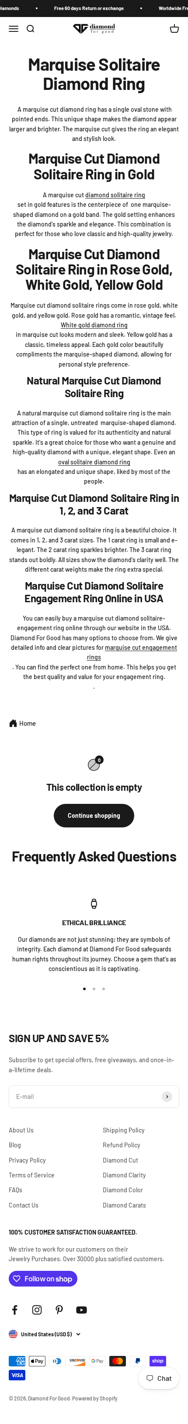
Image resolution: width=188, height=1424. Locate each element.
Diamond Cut (120, 1160)
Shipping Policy (124, 1130)
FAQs (15, 1190)
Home (27, 723)
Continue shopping (94, 815)
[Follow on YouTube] (81, 1310)
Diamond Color (123, 1190)
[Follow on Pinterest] (59, 1310)
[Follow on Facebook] (15, 1310)
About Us (21, 1130)
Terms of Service (32, 1175)
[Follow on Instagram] (37, 1310)
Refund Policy (121, 1145)
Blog (15, 1145)
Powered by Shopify (95, 1398)
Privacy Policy (27, 1160)
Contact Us (23, 1205)
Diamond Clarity (124, 1175)
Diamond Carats (124, 1205)
